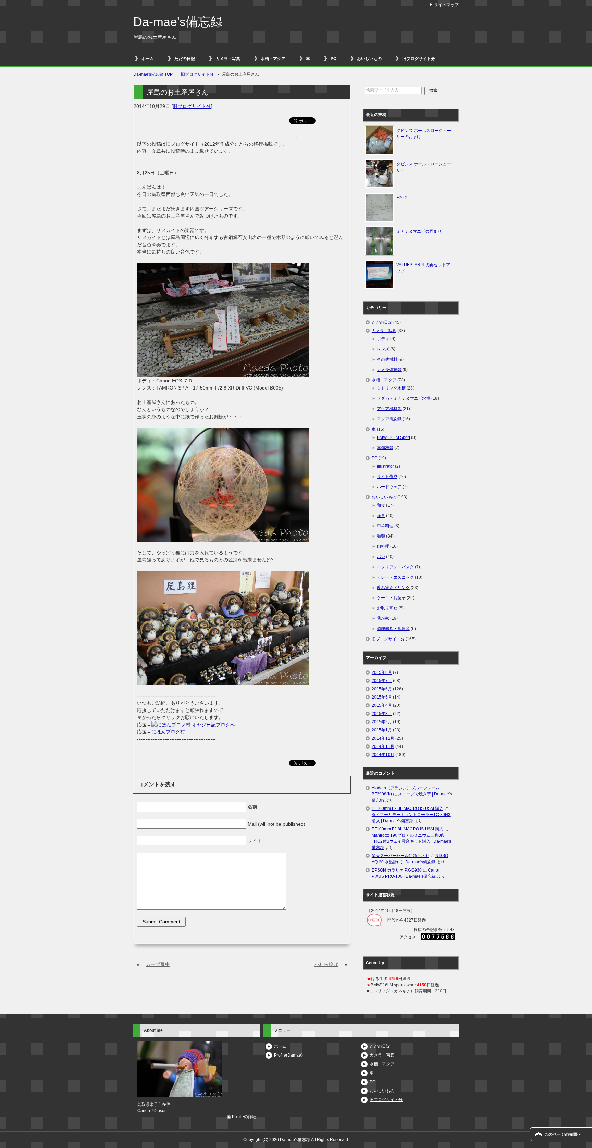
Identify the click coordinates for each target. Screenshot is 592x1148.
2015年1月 (382, 730)
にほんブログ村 (168, 732)
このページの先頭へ (562, 1134)
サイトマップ (446, 4)
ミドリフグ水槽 (391, 388)
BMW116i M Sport (393, 437)
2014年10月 (383, 754)
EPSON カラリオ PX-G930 (397, 870)
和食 (381, 505)
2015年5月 (382, 697)
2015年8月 (382, 672)
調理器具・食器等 (393, 628)
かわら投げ (326, 964)
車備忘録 (385, 447)
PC (333, 58)
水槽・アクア (273, 58)
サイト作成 (387, 476)
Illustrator (385, 466)
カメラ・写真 (227, 58)
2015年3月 (382, 713)
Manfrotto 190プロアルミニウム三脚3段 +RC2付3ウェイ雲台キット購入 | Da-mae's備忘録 (411, 841)
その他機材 (387, 359)
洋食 (381, 515)
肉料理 (383, 546)
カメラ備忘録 (389, 369)
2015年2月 (382, 721)
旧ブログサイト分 (418, 58)
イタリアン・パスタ (395, 567)
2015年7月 (382, 680)
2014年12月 (383, 738)
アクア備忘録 (389, 419)
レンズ (383, 349)
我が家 (383, 618)
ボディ (383, 338)
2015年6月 (382, 689)
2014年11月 (383, 746)
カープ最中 (158, 964)
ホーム (147, 58)
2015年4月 (382, 705)
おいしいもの (369, 58)
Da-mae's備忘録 (178, 22)
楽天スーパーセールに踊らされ (400, 855)
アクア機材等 (389, 408)
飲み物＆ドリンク (393, 587)
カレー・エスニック (395, 577)
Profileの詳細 (244, 1116)
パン (381, 556)
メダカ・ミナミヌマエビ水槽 (403, 398)
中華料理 (385, 525)
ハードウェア (389, 486)
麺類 (381, 536)
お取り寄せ (387, 608)
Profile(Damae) (288, 1055)
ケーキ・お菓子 (391, 597)
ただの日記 (184, 58)
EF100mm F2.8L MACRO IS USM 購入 (407, 808)
